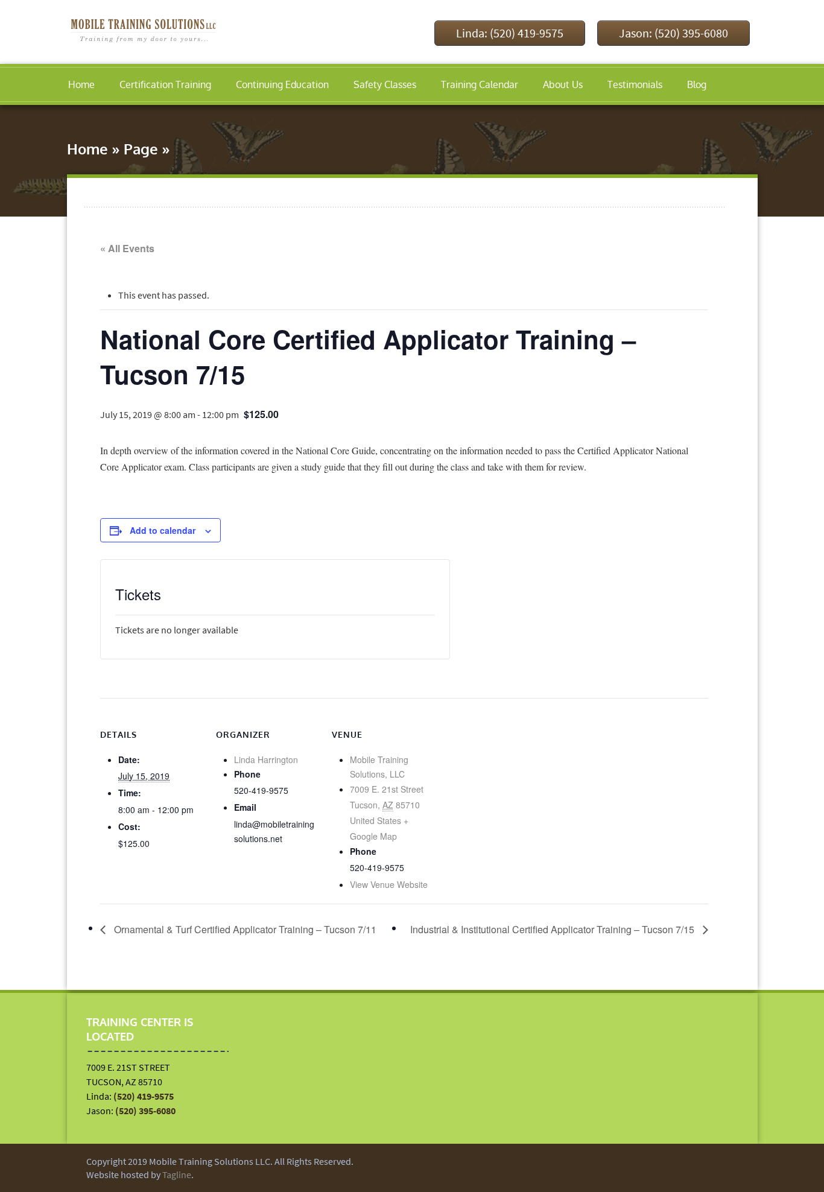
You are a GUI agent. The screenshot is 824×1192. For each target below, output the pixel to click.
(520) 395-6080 (145, 1111)
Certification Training (165, 84)
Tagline (176, 1174)
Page (141, 148)
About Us (563, 84)
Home (81, 84)
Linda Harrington (266, 759)
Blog (696, 84)
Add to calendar (162, 530)
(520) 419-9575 (143, 1096)
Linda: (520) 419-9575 (509, 32)
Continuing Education (282, 84)
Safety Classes (384, 84)
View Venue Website (389, 884)
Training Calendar (479, 84)
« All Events (127, 248)
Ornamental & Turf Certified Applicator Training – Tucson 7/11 (244, 929)
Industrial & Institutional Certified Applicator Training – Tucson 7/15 (553, 929)
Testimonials (634, 84)
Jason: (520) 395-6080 (673, 32)
